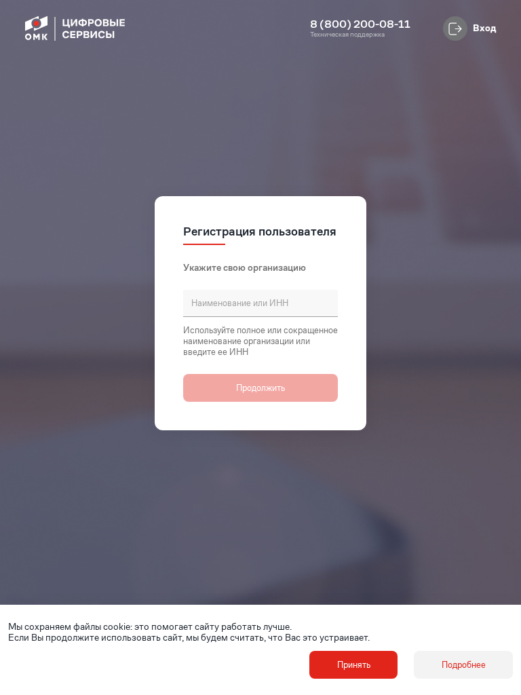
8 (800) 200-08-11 (360, 24)
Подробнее (464, 665)
